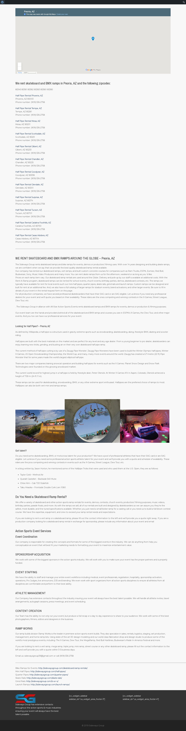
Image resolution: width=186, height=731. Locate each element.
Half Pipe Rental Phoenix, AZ (29, 95)
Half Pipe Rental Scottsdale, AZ (30, 134)
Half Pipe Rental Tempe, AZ (28, 108)
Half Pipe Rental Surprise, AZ (29, 197)
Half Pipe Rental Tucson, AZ (28, 210)
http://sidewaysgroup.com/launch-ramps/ (50, 684)
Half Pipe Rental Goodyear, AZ (29, 172)
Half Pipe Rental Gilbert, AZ (28, 146)
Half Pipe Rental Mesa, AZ (27, 121)
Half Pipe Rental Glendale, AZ (29, 184)
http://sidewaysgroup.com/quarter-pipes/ (49, 674)
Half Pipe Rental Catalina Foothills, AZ (33, 222)
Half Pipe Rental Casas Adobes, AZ (31, 235)
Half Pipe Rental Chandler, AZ (29, 159)
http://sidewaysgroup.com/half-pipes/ (48, 671)
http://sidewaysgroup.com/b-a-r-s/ (42, 681)
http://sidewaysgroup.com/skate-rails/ (44, 678)
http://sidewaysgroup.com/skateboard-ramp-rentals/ (63, 668)
